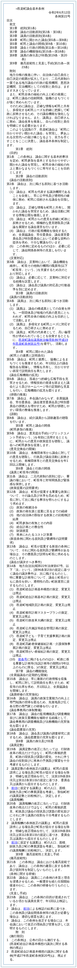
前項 (14, 788)
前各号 (22, 659)
